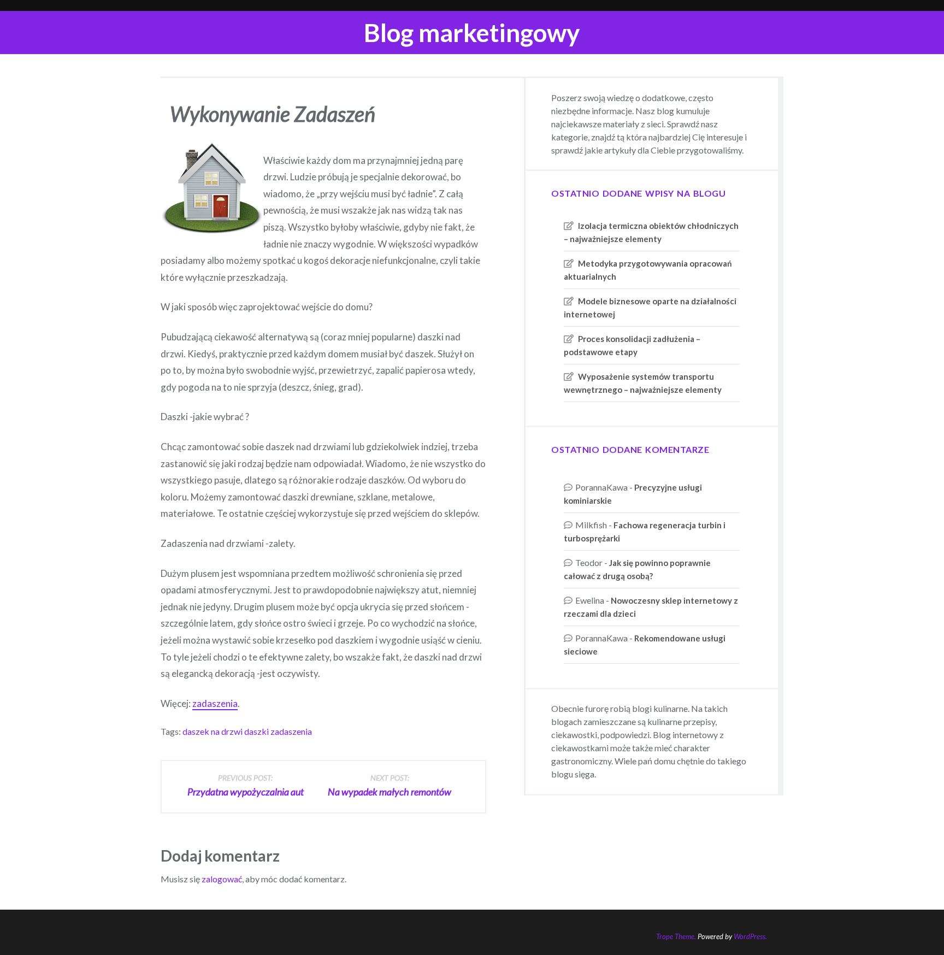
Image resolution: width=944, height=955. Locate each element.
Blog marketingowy (472, 32)
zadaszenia (215, 703)
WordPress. (750, 936)
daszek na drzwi (212, 731)
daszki (256, 731)
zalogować (222, 879)
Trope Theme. (676, 936)
